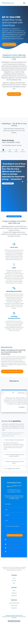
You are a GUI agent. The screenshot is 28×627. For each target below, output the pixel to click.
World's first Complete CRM (14, 216)
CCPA (11, 616)
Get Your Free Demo (9, 44)
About (14, 578)
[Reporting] (23, 149)
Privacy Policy (15, 616)
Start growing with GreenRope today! (12, 371)
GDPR (9, 616)
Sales (14, 268)
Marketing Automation (11, 57)
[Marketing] (10, 149)
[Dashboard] (3, 150)
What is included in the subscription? (14, 440)
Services (14, 580)
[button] (2, 392)
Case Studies (14, 605)
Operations (14, 595)
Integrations (14, 608)
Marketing (14, 593)
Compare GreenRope (14, 603)
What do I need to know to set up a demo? (15, 462)
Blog (14, 583)
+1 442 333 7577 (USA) (13, 490)
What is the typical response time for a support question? (14, 455)
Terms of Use (20, 616)
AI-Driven (14, 55)
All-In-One (14, 247)
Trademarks (4, 616)
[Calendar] (16, 149)
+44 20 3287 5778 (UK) (14, 492)
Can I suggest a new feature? (12, 468)
